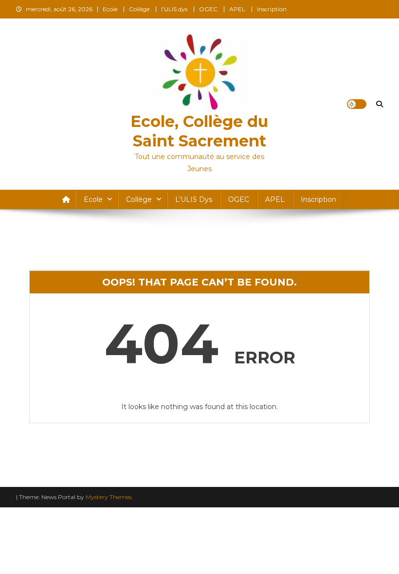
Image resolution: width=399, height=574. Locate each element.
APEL (237, 9)
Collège (139, 9)
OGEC (208, 9)
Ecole (110, 9)
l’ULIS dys (174, 9)
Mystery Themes (108, 497)
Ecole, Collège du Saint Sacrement (199, 131)
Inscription (272, 9)
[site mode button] (356, 104)
